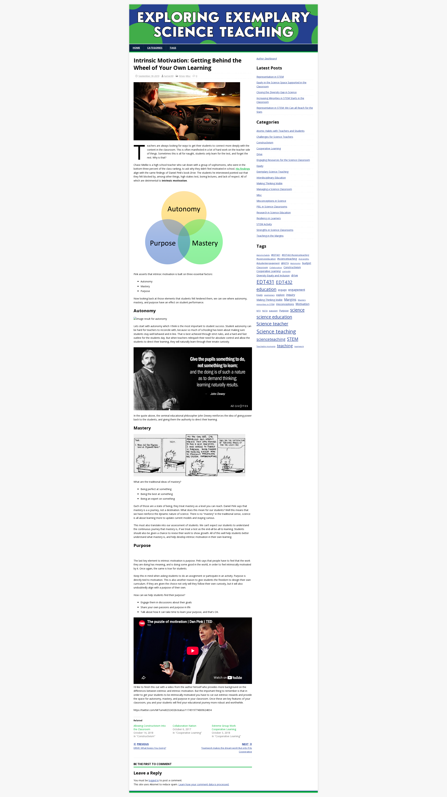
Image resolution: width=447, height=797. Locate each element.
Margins (290, 299)
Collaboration (275, 267)
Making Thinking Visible (270, 183)
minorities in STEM (265, 304)
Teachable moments (266, 346)
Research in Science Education (274, 212)
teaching (285, 345)
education (266, 289)
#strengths (304, 259)
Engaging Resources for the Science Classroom (283, 160)
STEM (292, 339)
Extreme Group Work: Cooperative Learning (224, 727)
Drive (182, 75)
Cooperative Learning (269, 148)
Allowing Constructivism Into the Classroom (150, 727)
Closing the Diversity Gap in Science (277, 92)
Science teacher (272, 324)
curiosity (286, 271)
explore (280, 294)
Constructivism (265, 142)
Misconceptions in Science (271, 200)
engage (282, 289)
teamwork (299, 346)
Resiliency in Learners (269, 218)
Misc (188, 75)
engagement (296, 290)
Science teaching (276, 331)
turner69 (168, 75)
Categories (154, 47)
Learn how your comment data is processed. (203, 784)
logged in (154, 780)
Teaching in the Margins (270, 235)
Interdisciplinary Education (271, 177)
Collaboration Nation (184, 725)
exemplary (269, 295)
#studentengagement (268, 263)
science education (274, 317)
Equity (260, 166)
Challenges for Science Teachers (275, 136)
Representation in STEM (270, 76)
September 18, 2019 (148, 75)
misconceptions (285, 304)
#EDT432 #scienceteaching (295, 255)
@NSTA (285, 263)
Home (136, 47)
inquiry (290, 295)
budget (306, 263)
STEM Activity (264, 224)
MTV (259, 310)
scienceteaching (271, 339)
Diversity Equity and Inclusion (273, 275)
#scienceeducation (266, 258)
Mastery (302, 300)
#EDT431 (275, 255)
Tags (173, 47)
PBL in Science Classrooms (272, 206)
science (297, 310)
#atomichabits (263, 255)
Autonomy (295, 263)
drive (294, 275)
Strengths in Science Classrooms (275, 230)
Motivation (302, 304)
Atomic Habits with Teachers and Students (281, 130)
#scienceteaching (287, 258)
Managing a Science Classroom (274, 189)
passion (273, 310)
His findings (243, 168)
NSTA (265, 310)
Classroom (262, 267)
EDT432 (284, 282)
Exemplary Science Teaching (272, 171)
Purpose (284, 310)
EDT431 (265, 281)
